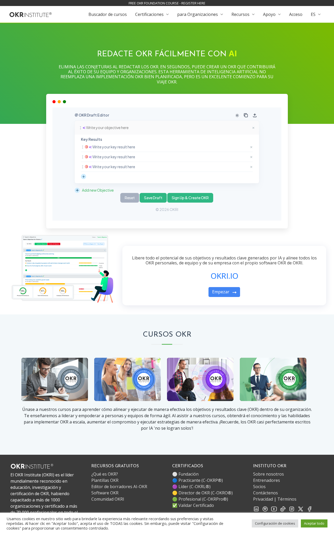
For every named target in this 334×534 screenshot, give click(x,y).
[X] (300, 508)
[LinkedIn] (256, 508)
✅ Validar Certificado (193, 505)
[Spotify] (265, 508)
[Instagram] (292, 508)
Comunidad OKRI (107, 499)
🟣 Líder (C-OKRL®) (191, 486)
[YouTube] (274, 508)
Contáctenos (265, 493)
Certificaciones (149, 14)
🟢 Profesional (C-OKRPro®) (200, 499)
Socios (259, 486)
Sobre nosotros (268, 474)
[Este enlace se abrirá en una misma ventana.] (30, 14)
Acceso (295, 14)
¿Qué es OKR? (104, 474)
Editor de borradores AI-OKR (119, 486)
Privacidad (263, 499)
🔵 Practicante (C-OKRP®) (197, 480)
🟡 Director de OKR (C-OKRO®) (202, 493)
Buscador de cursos (107, 14)
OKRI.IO (224, 275)
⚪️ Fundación (185, 474)
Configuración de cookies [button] (275, 523)
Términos (286, 499)
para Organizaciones (197, 14)
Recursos (240, 14)
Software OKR (104, 493)
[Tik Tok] (283, 508)
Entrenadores (266, 480)
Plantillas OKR (104, 480)
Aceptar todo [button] (314, 523)
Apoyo (269, 14)
